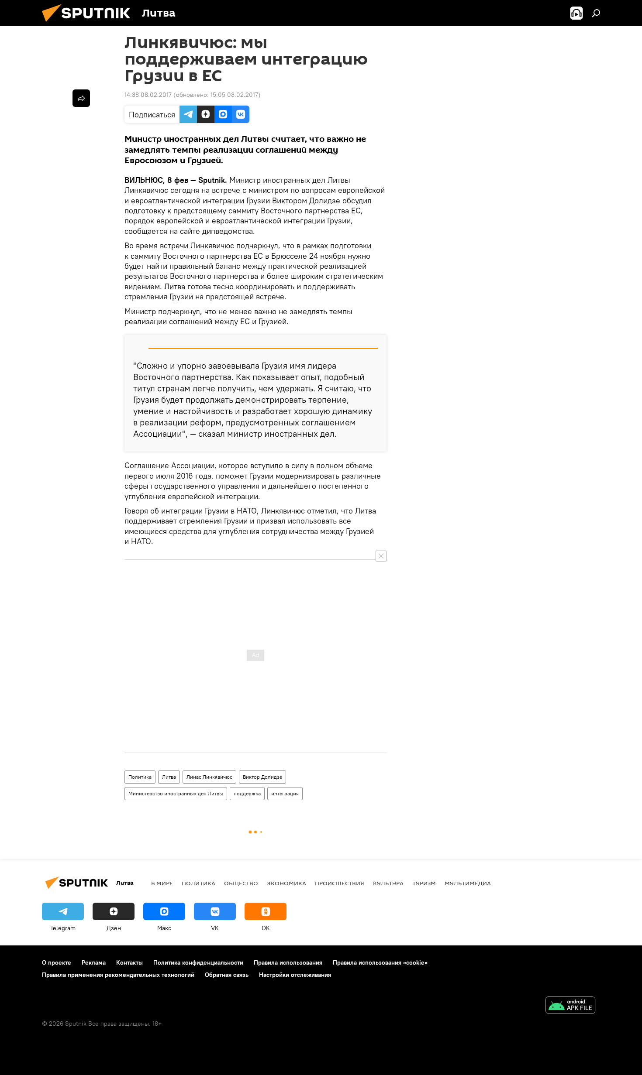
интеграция (285, 793)
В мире (162, 883)
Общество (241, 883)
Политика (140, 777)
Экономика (286, 883)
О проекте (56, 962)
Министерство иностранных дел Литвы (175, 793)
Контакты (129, 962)
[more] (81, 98)
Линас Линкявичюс (209, 777)
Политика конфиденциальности (198, 962)
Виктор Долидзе (262, 777)
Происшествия (339, 883)
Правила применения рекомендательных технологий (118, 975)
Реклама (94, 962)
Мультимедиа (468, 883)
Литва (169, 777)
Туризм (424, 883)
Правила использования (288, 962)
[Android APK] (570, 1006)
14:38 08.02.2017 (148, 95)
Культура (388, 883)
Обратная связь (227, 975)
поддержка (247, 793)
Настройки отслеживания (295, 975)
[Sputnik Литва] (89, 24)
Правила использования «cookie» (380, 962)
